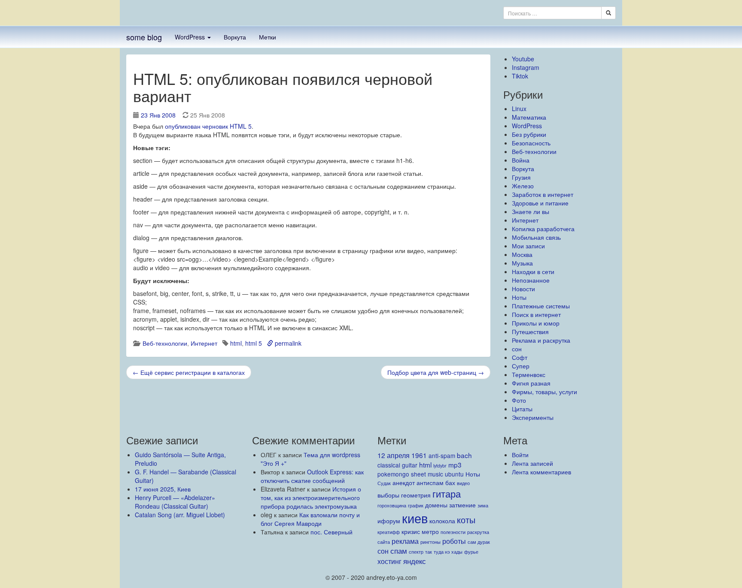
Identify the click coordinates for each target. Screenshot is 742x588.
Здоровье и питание (540, 203)
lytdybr (440, 465)
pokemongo (393, 474)
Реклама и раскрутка (541, 340)
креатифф (388, 532)
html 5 (253, 343)
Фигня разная (531, 383)
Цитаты (522, 408)
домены (436, 505)
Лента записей (532, 463)
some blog (144, 36)
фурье (471, 552)
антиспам (430, 482)
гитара (446, 493)
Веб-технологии (165, 343)
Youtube (523, 58)
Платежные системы (541, 306)
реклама (405, 541)
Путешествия (530, 331)
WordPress (191, 37)
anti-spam (442, 455)
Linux (519, 108)
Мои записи (528, 245)
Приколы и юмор (536, 323)
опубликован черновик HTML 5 (208, 126)
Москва (522, 254)
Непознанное (531, 280)
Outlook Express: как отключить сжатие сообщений (312, 476)
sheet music (427, 474)
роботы (454, 541)
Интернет (204, 343)
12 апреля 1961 (402, 455)
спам (398, 550)
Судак (384, 483)
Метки (267, 37)
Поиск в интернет (536, 314)
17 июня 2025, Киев (163, 489)
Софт (519, 357)
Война (520, 160)
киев (415, 518)
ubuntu (454, 474)
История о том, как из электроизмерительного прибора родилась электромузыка (311, 497)
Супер (520, 366)
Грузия (521, 177)
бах (450, 482)
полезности (453, 532)
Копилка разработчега (543, 228)
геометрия (416, 495)
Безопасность (531, 143)
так (428, 552)
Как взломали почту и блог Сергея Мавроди (310, 519)
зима (482, 505)
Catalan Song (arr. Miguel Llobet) (180, 514)
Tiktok (520, 76)
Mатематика (529, 117)
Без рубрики (529, 134)
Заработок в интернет (542, 194)
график (415, 505)
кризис (410, 531)
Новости (523, 288)
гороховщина (391, 505)
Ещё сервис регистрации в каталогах (189, 372)
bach (464, 455)
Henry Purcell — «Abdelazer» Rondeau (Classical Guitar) (175, 501)
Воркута (235, 37)
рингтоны (430, 542)
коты (466, 519)
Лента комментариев (541, 471)
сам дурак (479, 542)
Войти (520, 454)
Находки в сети (533, 271)
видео (463, 483)
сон (517, 348)
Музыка (522, 263)
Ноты (519, 297)
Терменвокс (528, 374)
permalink (287, 343)
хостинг (389, 561)
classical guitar (397, 465)
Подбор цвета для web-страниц (435, 372)
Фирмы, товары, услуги (544, 391)
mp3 (455, 464)
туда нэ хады (448, 552)
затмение (462, 505)
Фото (519, 400)
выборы (388, 495)
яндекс (414, 560)
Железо (523, 185)
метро (430, 531)
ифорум (388, 520)
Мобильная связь (536, 237)
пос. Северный (331, 532)
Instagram (525, 67)
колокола (442, 520)
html (236, 343)
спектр (416, 552)
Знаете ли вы (530, 211)
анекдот (403, 482)
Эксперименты (532, 417)
